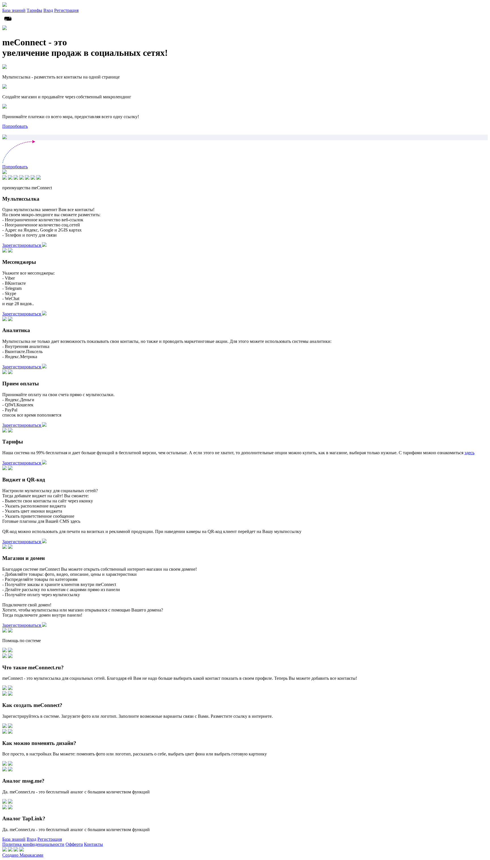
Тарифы (34, 10)
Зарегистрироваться (22, 245)
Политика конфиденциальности (33, 844)
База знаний (14, 10)
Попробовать (15, 126)
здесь (469, 452)
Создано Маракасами (22, 855)
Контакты (93, 844)
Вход (48, 10)
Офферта (74, 844)
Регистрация (66, 10)
